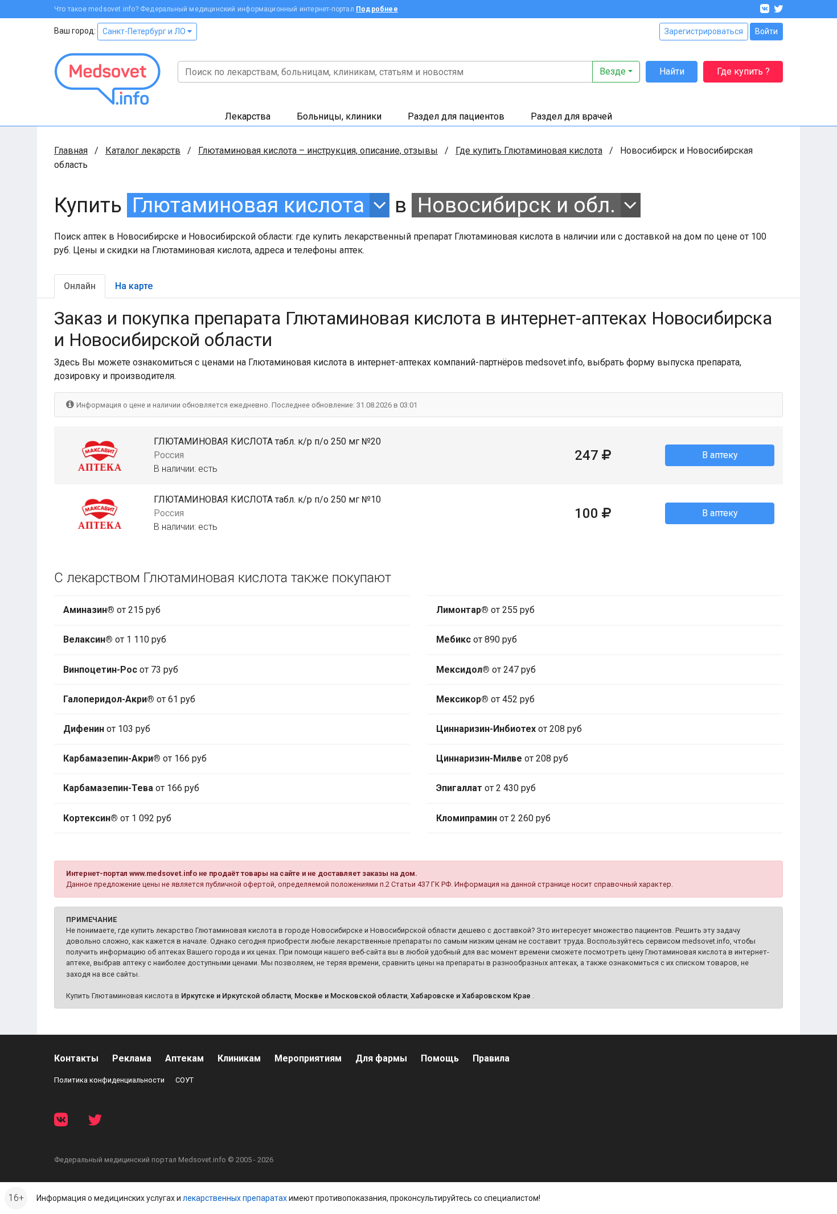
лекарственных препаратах (235, 1198)
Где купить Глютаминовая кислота (529, 150)
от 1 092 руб (117, 818)
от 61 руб (129, 699)
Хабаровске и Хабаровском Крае (471, 995)
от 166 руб (135, 758)
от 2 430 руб (486, 788)
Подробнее (377, 9)
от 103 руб (106, 728)
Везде (613, 71)
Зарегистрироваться (703, 31)
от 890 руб (476, 639)
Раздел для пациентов (456, 116)
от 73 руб (120, 669)
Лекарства (247, 116)
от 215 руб (112, 609)
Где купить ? (743, 71)
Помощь (440, 1058)
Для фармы (381, 1058)
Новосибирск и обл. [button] (516, 205)
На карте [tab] (134, 286)
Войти (766, 31)
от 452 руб (485, 699)
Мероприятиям (308, 1058)
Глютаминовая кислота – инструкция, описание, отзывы (318, 150)
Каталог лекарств (142, 150)
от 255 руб (485, 609)
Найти (671, 71)
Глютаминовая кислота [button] (248, 205)
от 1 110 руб (114, 639)
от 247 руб (486, 669)
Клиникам (239, 1058)
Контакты (76, 1058)
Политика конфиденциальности (109, 1080)
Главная (71, 150)
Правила (491, 1058)
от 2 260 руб (493, 818)
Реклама (131, 1058)
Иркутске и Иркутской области (236, 995)
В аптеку (720, 455)
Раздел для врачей (571, 116)
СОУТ (184, 1080)
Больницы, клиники (339, 116)
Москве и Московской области (350, 995)
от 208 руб (509, 728)
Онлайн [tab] (80, 286)
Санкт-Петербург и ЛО (144, 31)
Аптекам (184, 1058)
